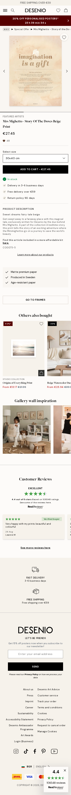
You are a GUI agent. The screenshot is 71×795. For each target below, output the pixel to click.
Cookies (42, 713)
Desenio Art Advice (49, 689)
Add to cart (35, 169)
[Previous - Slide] (4, 71)
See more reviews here (35, 547)
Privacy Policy (31, 674)
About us (28, 689)
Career (29, 707)
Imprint (29, 701)
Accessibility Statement (19, 719)
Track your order (47, 701)
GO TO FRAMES (35, 299)
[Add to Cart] (41, 373)
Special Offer (21, 29)
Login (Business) (23, 741)
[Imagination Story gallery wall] (27, 429)
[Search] (13, 10)
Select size (9, 151)
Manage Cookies (47, 731)
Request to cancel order (52, 725)
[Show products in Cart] (66, 10)
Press (30, 695)
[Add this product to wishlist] (64, 37)
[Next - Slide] (67, 71)
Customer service (48, 695)
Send (35, 666)
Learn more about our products (35, 254)
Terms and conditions (50, 707)
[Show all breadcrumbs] (6, 29)
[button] (56, 779)
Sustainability (25, 713)
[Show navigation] (5, 10)
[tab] (12, 110)
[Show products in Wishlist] (58, 10)
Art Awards (27, 735)
